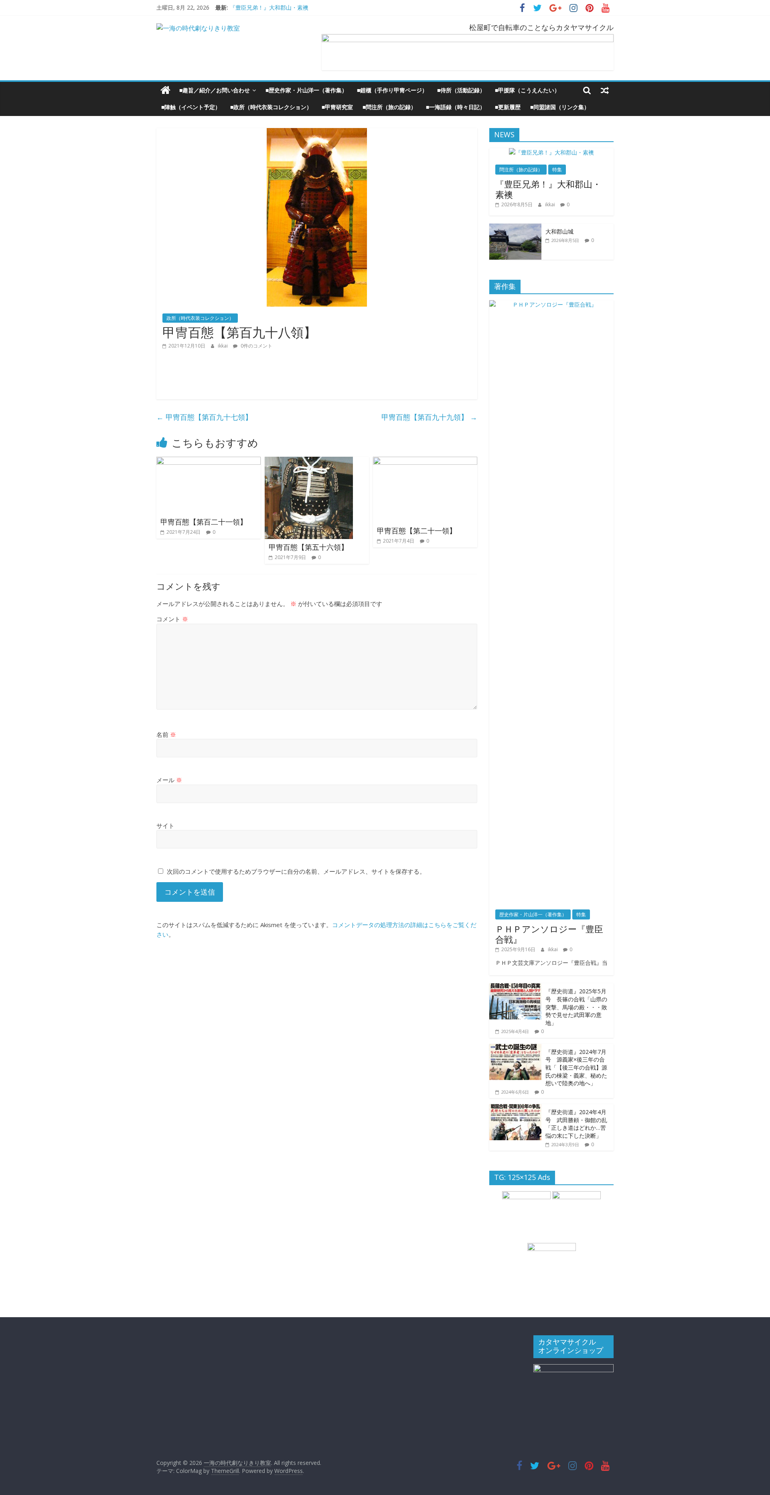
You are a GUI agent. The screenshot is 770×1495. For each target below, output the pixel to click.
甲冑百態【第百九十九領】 (429, 417)
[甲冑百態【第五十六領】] (309, 461)
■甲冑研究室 (337, 107)
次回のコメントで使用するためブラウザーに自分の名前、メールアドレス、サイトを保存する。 (296, 871)
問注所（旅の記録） (521, 169)
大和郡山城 (559, 231)
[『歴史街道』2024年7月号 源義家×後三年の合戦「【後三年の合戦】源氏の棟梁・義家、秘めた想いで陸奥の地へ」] (515, 1048)
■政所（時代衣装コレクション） (271, 107)
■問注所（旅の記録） (389, 107)
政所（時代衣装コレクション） (200, 318)
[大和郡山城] (515, 228)
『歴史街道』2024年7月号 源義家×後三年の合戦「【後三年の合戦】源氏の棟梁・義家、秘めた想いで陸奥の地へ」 (576, 1067)
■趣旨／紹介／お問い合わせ (214, 90)
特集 (557, 169)
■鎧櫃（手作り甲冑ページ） (392, 90)
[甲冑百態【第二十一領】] (425, 461)
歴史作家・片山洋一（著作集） (533, 914)
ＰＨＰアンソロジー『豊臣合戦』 (549, 934)
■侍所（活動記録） (461, 90)
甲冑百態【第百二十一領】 (203, 522)
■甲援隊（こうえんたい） (527, 90)
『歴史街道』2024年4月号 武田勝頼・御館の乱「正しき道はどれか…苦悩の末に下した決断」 (576, 1123)
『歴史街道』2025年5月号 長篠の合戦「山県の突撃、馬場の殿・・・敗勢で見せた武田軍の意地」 (576, 1006)
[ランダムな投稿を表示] (605, 90)
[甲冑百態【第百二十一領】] (208, 461)
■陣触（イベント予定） (191, 107)
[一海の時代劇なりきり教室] (165, 90)
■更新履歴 (508, 107)
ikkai (223, 345)
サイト (165, 826)
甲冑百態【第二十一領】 (416, 530)
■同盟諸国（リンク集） (560, 107)
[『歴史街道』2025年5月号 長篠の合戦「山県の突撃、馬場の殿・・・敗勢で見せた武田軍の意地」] (515, 987)
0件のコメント (255, 345)
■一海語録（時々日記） (455, 107)
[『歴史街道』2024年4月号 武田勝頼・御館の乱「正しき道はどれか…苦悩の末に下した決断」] (515, 1108)
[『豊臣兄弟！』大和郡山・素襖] (551, 152)
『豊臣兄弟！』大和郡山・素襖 (269, 7)
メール (169, 780)
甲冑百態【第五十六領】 (308, 547)
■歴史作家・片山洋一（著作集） (306, 90)
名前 (166, 734)
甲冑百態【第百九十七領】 (204, 417)
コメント (172, 619)
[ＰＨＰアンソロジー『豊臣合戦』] (551, 304)
